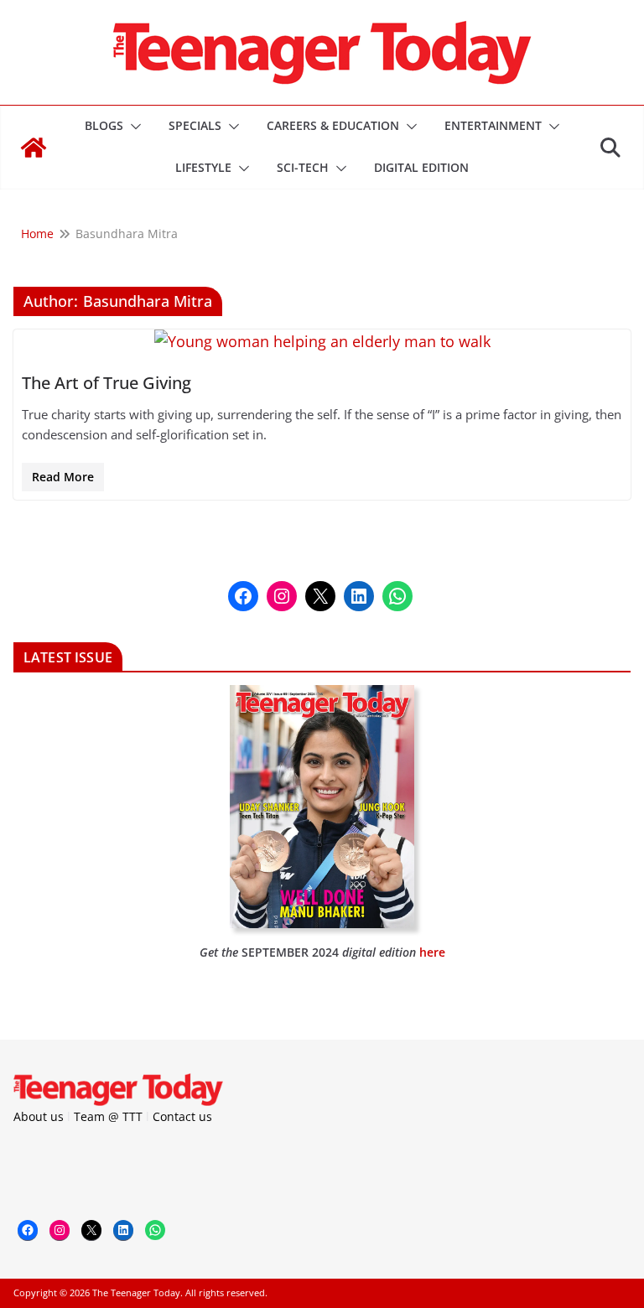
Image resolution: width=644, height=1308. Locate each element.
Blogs (104, 125)
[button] (132, 126)
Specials (195, 125)
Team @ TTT (108, 1116)
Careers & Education (333, 125)
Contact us (182, 1116)
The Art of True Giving (106, 382)
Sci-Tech (303, 167)
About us (38, 1116)
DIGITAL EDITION (421, 167)
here (432, 952)
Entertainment (493, 125)
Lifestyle (203, 167)
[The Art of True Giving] (322, 342)
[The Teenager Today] (33, 147)
